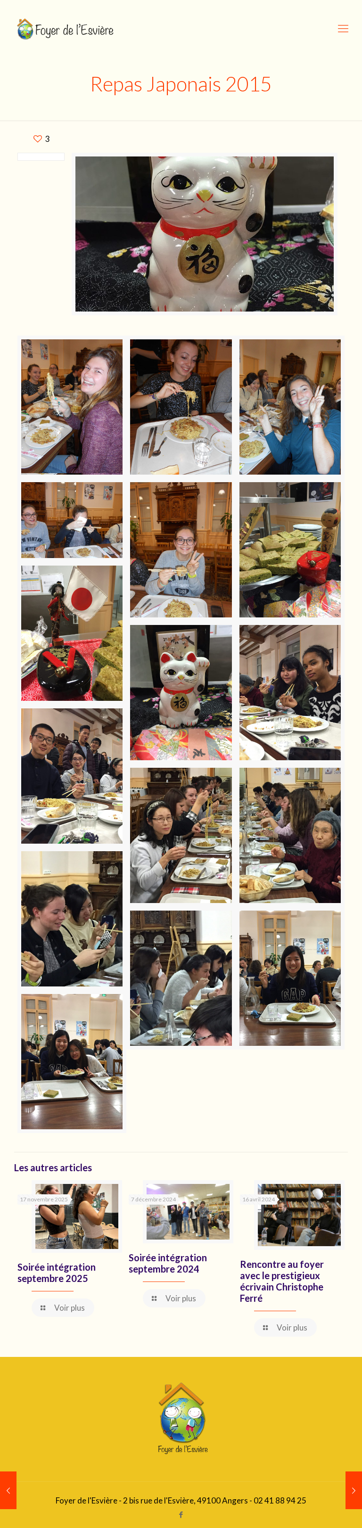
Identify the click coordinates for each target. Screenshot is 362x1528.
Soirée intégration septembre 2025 (56, 1272)
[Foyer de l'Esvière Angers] (66, 28)
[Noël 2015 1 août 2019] (354, 1490)
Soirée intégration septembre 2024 (168, 1263)
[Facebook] (181, 1514)
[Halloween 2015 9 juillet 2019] (8, 1490)
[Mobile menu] (343, 28)
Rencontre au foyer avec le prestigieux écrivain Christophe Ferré (282, 1281)
